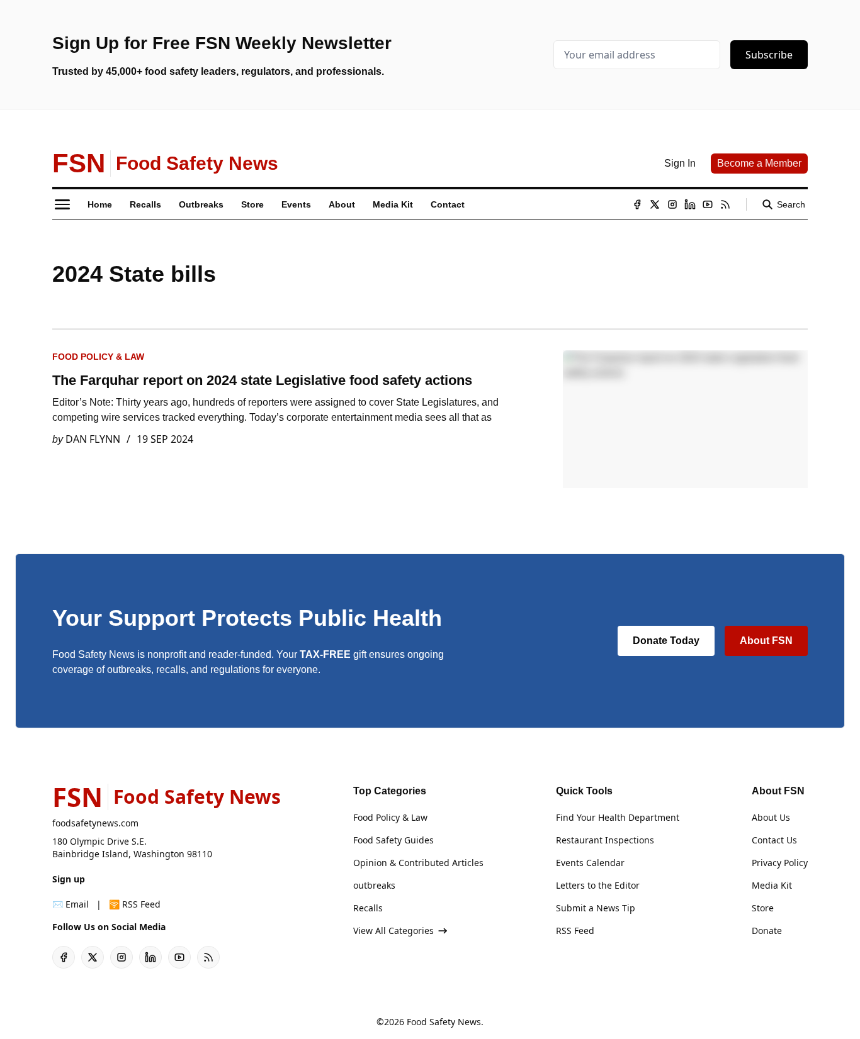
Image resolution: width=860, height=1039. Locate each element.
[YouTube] (707, 204)
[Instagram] (672, 204)
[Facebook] (637, 204)
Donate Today (666, 640)
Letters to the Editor (598, 885)
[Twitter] (654, 204)
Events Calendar (590, 863)
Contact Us (774, 840)
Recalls (368, 908)
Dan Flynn (92, 439)
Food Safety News (444, 1022)
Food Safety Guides (393, 840)
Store (763, 908)
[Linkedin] (690, 204)
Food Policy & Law (98, 357)
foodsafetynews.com (95, 823)
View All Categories (393, 930)
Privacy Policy (780, 863)
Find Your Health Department (617, 817)
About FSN (766, 640)
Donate (767, 930)
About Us (771, 817)
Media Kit (772, 885)
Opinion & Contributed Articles (418, 863)
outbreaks (374, 885)
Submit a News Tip (595, 908)
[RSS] (725, 204)
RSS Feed (575, 930)
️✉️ (70, 904)
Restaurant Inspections (605, 840)
